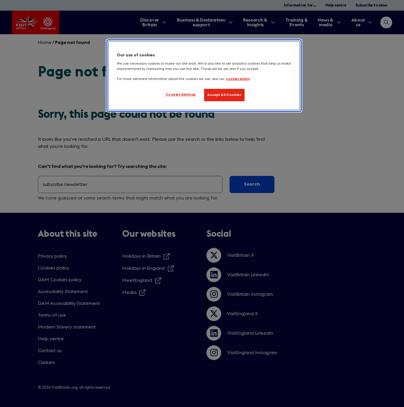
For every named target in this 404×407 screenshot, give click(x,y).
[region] (204, 75)
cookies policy (238, 79)
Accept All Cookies (224, 95)
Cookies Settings (181, 94)
